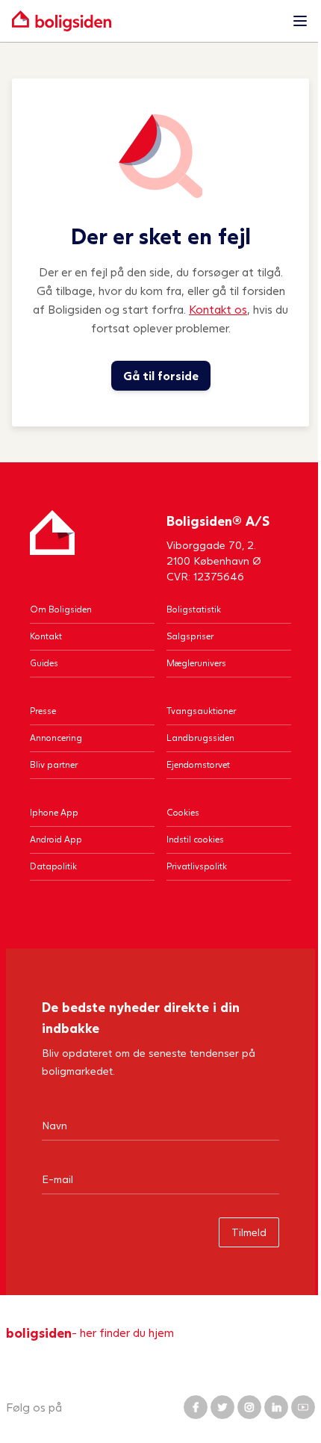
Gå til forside (161, 375)
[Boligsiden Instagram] (249, 1407)
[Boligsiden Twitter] (222, 1407)
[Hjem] (52, 547)
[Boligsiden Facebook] (196, 1407)
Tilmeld (249, 1232)
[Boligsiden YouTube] (303, 1407)
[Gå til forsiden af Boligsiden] (145, 21)
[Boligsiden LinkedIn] (276, 1407)
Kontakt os (218, 309)
